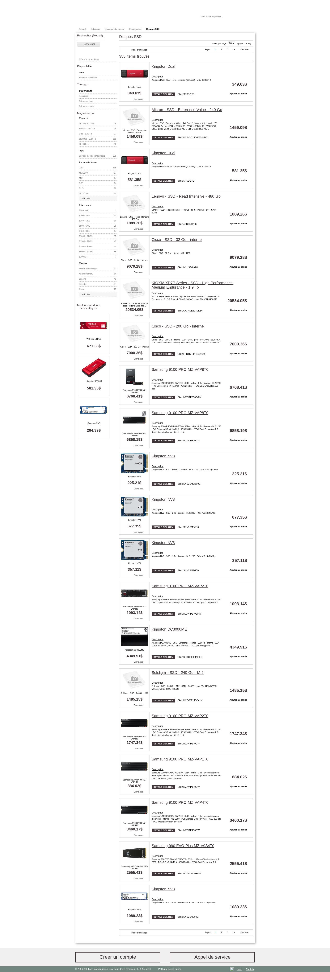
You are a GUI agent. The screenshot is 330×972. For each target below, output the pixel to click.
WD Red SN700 (94, 339)
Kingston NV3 (93, 423)
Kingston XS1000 (94, 381)
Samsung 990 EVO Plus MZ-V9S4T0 (134, 867)
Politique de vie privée (169, 969)
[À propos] (185, 17)
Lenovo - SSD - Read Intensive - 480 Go (134, 218)
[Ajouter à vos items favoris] (244, 67)
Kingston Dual (134, 87)
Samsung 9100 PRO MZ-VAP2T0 (134, 607)
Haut (239, 969)
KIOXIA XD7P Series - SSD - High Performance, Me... (134, 304)
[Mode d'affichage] (125, 50)
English (250, 969)
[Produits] (164, 13)
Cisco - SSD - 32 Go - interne (134, 260)
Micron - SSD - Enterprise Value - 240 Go (134, 131)
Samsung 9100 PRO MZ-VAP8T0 (134, 391)
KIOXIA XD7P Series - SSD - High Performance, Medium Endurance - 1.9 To (193, 285)
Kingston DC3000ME (134, 650)
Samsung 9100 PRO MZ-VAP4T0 (134, 824)
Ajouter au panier (238, 94)
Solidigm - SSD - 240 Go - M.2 (134, 693)
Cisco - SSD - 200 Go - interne (134, 347)
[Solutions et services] (131, 13)
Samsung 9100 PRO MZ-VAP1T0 (134, 781)
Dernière (244, 49)
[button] (88, 44)
